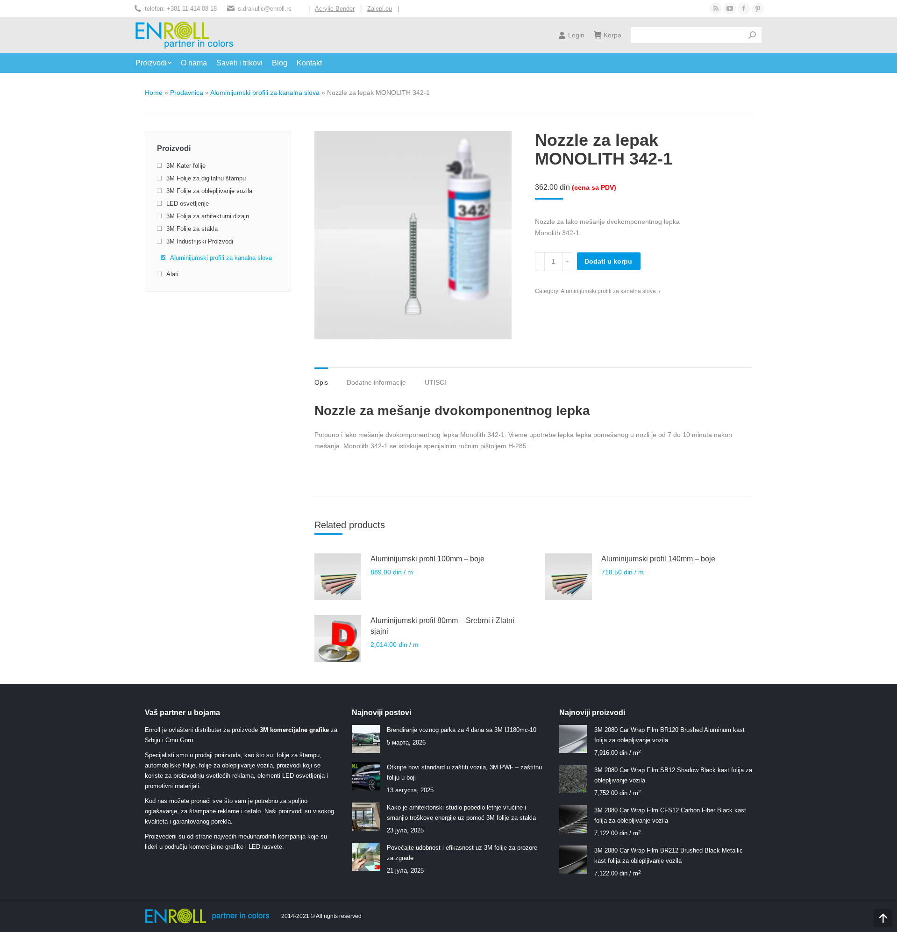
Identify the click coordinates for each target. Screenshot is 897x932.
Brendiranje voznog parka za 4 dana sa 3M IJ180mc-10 (461, 729)
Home (154, 92)
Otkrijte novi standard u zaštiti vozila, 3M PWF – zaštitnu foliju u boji (464, 772)
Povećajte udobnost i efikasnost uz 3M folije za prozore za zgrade (462, 852)
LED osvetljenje (187, 203)
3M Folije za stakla (192, 228)
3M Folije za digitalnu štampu (206, 178)
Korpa (612, 35)
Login (576, 35)
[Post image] (366, 739)
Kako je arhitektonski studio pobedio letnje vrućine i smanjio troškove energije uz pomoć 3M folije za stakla (461, 812)
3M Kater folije (186, 165)
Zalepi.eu (379, 8)
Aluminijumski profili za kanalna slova (265, 92)
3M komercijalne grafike (294, 729)
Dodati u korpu (608, 261)
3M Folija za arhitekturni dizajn (207, 216)
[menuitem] (158, 63)
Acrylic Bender (335, 8)
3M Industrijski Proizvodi (199, 241)
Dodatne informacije (376, 382)
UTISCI (435, 382)
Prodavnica (186, 92)
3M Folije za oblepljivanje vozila (209, 190)
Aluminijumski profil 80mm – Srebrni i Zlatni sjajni (442, 626)
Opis (321, 382)
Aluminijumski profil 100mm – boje (427, 559)
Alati (172, 274)
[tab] (321, 377)
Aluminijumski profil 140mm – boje (658, 559)
